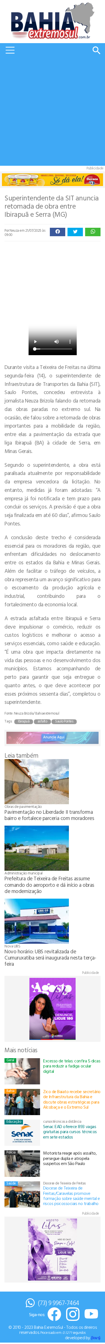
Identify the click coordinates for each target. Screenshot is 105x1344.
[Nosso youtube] (91, 1314)
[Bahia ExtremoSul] (53, 20)
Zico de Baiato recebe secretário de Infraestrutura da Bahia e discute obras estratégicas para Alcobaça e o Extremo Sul (72, 1099)
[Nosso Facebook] (54, 1314)
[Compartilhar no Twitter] (75, 232)
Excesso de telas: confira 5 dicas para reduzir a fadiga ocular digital (71, 1066)
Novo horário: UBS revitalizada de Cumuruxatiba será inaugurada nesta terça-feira (50, 957)
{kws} (96, 1337)
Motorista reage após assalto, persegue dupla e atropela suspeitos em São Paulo (70, 1158)
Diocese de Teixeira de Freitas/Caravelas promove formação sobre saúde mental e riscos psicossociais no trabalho (71, 1195)
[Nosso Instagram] (73, 1314)
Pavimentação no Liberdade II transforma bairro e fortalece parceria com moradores (49, 815)
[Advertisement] (52, 113)
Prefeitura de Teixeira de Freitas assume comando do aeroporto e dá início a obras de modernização (49, 884)
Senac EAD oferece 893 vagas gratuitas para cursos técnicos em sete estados (70, 1131)
